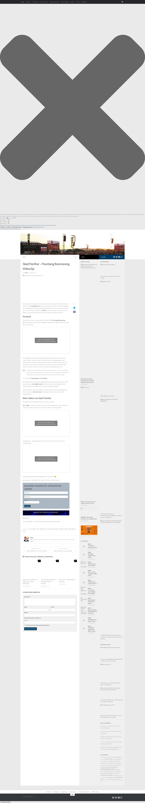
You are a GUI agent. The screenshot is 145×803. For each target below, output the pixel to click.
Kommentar (27, 596)
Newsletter (84, 2)
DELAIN (114, 759)
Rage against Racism (112, 777)
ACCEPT (101, 757)
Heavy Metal (117, 763)
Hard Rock (111, 763)
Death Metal (109, 759)
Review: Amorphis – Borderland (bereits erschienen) (92, 611)
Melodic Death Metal (108, 767)
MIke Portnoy (109, 771)
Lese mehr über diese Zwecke (48, 225)
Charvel (34, 529)
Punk (121, 775)
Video (121, 779)
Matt (103, 736)
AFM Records (105, 757)
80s (30, 529)
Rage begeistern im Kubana (107, 396)
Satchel (66, 529)
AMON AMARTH (111, 757)
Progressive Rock (116, 775)
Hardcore (106, 763)
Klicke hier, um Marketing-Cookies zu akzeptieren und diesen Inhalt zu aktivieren (46, 340)
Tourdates (34, 2)
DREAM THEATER (114, 761)
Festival (102, 763)
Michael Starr (61, 529)
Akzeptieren (3, 227)
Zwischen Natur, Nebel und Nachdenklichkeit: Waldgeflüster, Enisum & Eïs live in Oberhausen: (111, 515)
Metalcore (117, 769)
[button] (72, 107)
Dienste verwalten (14, 225)
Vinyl (101, 781)
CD (104, 759)
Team (77, 2)
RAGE (107, 777)
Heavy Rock (102, 765)
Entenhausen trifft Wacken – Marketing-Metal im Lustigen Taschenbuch (111, 700)
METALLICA (102, 771)
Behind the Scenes (54, 2)
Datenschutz (12, 229)
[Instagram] (121, 257)
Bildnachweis (95, 792)
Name (26, 607)
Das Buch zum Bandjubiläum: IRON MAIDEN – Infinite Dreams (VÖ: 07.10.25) (111, 660)
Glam (38, 529)
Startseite (48, 792)
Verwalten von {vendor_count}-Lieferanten (29, 225)
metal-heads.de (107, 769)
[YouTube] (119, 257)
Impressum (17, 229)
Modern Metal (114, 771)
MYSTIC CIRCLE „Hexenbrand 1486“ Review (92, 573)
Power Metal (116, 773)
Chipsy (26, 272)
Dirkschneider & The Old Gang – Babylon (91, 601)
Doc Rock (104, 726)
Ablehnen (9, 227)
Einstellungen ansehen (16, 227)
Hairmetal (42, 529)
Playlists (72, 2)
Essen (120, 761)
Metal (56, 529)
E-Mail (26, 500)
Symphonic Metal (107, 779)
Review (120, 777)
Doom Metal (108, 761)
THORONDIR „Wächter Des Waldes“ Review (91, 629)
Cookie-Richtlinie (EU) (84, 792)
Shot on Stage (64, 2)
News (22, 2)
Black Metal (117, 757)
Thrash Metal (113, 779)
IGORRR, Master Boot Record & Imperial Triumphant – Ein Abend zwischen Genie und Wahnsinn (111, 637)
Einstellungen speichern (27, 227)
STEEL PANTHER (72, 529)
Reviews (28, 2)
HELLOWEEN (107, 765)
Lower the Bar (51, 529)
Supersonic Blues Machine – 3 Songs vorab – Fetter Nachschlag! (30, 581)
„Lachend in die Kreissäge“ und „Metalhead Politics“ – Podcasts (48, 581)
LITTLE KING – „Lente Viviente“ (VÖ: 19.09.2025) (92, 591)
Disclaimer (56, 792)
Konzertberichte (44, 2)
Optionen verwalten (5, 225)
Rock (101, 779)
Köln (121, 765)
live (101, 767)
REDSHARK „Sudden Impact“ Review (92, 555)
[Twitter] (117, 257)
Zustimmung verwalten (5, 802)
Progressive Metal (106, 775)
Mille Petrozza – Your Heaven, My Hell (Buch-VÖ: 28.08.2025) (110, 683)
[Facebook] (114, 257)
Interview (112, 765)
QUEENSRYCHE (103, 777)
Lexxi (46, 529)
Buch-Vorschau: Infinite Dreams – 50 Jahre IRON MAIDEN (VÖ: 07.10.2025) (110, 716)
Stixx (24, 531)
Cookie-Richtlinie (4, 229)
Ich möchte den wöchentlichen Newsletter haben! (37, 625)
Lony (103, 731)
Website (26, 612)
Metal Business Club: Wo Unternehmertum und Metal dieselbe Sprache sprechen (87, 380)
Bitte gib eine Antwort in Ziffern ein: (32, 618)
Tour (118, 779)
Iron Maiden (118, 765)
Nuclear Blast (108, 773)
